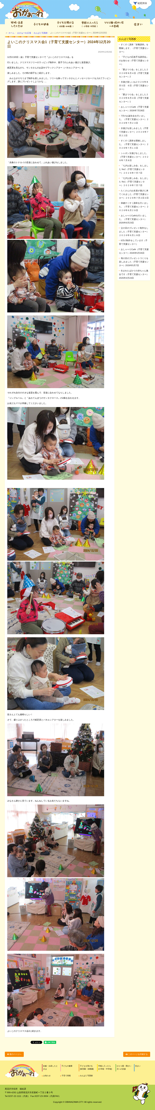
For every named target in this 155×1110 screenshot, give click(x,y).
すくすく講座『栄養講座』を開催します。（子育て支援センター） (134, 48)
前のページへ (15, 1054)
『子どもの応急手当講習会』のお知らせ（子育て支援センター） (134, 60)
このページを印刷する (137, 1054)
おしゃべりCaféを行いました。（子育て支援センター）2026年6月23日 (133, 219)
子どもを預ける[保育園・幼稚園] (87, 1067)
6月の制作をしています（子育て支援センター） (133, 242)
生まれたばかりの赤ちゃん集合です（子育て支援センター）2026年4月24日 (134, 274)
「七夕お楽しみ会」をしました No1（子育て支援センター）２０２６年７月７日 (133, 182)
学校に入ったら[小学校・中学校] (105, 1067)
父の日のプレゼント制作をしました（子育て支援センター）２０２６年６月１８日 (134, 231)
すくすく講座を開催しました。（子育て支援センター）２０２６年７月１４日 (134, 144)
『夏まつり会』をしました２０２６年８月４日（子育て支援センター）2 (134, 73)
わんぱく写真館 (86, 1076)
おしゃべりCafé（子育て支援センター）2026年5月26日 (134, 251)
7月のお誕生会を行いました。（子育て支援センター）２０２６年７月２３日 (134, 119)
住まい (138, 1066)
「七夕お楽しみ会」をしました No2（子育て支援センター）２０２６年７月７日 (133, 169)
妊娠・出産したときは (50, 1067)
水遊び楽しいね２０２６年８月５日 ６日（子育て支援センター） (134, 85)
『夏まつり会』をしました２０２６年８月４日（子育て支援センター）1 (134, 98)
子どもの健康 (66, 1066)
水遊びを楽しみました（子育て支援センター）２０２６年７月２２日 (134, 132)
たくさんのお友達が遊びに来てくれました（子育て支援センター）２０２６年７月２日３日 (134, 194)
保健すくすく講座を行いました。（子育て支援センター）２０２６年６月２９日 (134, 206)
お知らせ (47, 1076)
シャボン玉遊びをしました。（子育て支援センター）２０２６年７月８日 (134, 157)
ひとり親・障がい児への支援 (124, 1067)
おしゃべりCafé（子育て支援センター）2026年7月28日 (134, 109)
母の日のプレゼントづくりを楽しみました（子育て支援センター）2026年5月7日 (134, 262)
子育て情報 (66, 1076)
